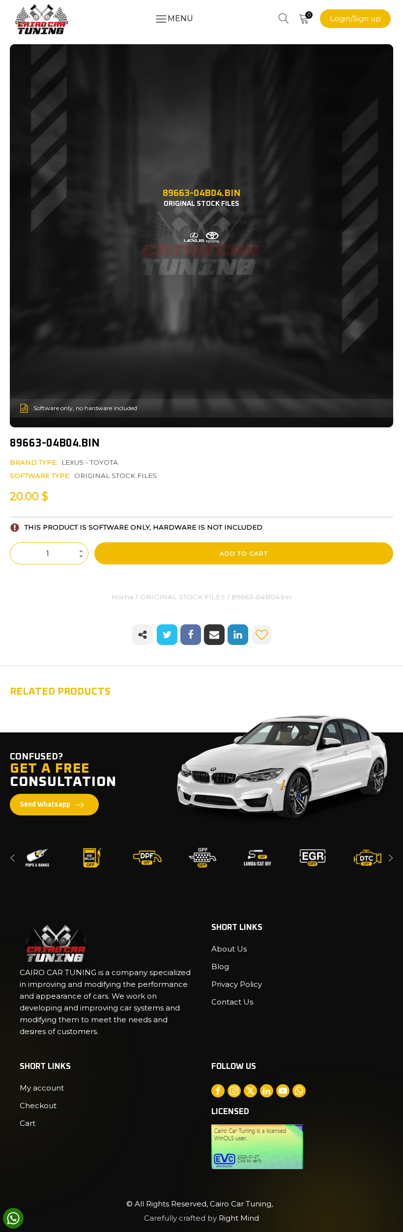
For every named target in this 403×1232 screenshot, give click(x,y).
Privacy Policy (236, 984)
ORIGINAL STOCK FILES (115, 475)
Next (390, 858)
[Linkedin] (238, 634)
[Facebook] (190, 634)
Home (123, 597)
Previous (12, 858)
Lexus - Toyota (89, 462)
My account (42, 1087)
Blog (220, 966)
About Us (229, 948)
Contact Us (232, 1002)
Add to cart (244, 553)
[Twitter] (167, 634)
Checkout (38, 1105)
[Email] (214, 634)
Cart (27, 1123)
